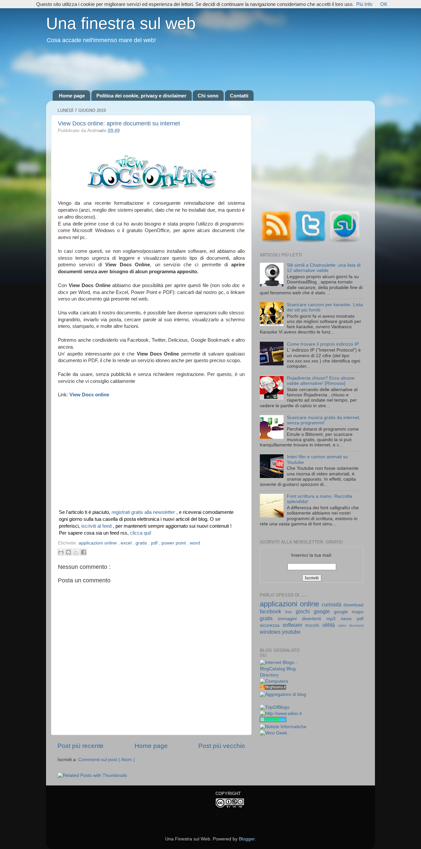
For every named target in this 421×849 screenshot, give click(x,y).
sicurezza (271, 625)
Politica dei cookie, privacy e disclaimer (141, 95)
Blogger (247, 838)
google (324, 611)
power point (174, 543)
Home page (72, 95)
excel (127, 543)
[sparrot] (273, 720)
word (195, 543)
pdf (155, 543)
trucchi (313, 625)
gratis (142, 543)
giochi (305, 611)
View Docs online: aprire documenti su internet (119, 123)
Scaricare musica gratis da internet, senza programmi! (323, 420)
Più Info (364, 4)
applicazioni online (98, 543)
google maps (348, 611)
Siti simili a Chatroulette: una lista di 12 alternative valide (323, 268)
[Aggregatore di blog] (283, 694)
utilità (330, 625)
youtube (291, 632)
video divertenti (350, 625)
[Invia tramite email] (61, 552)
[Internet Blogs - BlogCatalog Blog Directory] (283, 675)
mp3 (333, 618)
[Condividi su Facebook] (83, 552)
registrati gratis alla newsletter (143, 512)
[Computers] (274, 681)
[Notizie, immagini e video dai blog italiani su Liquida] (273, 701)
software (294, 625)
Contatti (239, 95)
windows (271, 632)
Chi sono (208, 95)
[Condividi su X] (76, 552)
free (290, 612)
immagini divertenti (302, 618)
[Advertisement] (210, 67)
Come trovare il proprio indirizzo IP (323, 344)
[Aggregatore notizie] (273, 688)
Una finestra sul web (121, 23)
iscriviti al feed (97, 526)
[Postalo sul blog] (68, 552)
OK (383, 4)
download (353, 604)
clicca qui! (140, 533)
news (349, 618)
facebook (272, 611)
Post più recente (81, 745)
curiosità (332, 604)
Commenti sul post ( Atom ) (106, 759)
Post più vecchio (221, 745)
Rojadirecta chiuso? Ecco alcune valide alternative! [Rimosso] (321, 381)
